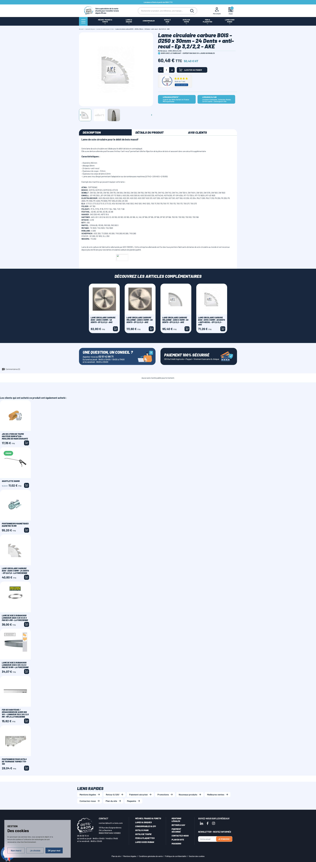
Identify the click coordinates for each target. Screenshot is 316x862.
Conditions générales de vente (151, 856)
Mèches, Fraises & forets (148, 818)
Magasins (131, 801)
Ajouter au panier (193, 70)
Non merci (16, 850)
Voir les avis (181, 85)
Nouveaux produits (188, 794)
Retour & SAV (112, 794)
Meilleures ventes (215, 794)
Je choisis (35, 850)
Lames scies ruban (144, 842)
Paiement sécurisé (138, 794)
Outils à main (141, 830)
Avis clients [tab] (197, 132)
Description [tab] (92, 132)
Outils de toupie (143, 834)
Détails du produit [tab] (149, 132)
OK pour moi (54, 850)
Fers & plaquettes (145, 838)
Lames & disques (143, 822)
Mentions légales (88, 794)
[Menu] (83, 21)
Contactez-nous (88, 801)
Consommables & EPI (145, 826)
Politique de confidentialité (175, 856)
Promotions (163, 794)
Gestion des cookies (197, 856)
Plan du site (111, 801)
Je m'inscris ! (224, 839)
